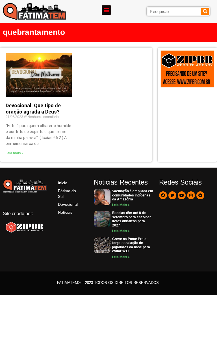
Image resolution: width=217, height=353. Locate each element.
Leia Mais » (121, 205)
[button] (106, 10)
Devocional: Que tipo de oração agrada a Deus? (33, 108)
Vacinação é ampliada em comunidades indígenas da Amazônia (132, 195)
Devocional (68, 204)
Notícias (65, 212)
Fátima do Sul (67, 194)
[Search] (205, 11)
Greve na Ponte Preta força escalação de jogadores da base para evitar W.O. (131, 245)
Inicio (62, 183)
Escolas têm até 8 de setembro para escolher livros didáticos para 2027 (131, 219)
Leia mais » (14, 153)
